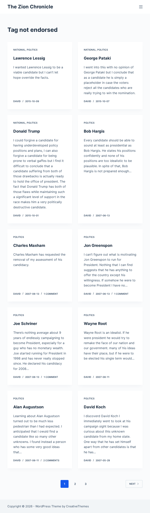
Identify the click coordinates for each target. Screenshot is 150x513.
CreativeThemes (77, 506)
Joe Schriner (25, 323)
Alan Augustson (28, 407)
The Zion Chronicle (30, 7)
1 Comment (51, 293)
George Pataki (97, 58)
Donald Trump (26, 131)
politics (32, 49)
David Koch (94, 407)
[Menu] (141, 7)
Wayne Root (95, 323)
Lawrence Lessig (29, 58)
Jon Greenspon (98, 245)
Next (132, 483)
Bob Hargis (94, 131)
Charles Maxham (29, 245)
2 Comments (51, 460)
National (19, 49)
